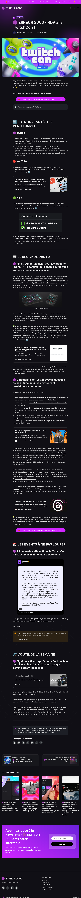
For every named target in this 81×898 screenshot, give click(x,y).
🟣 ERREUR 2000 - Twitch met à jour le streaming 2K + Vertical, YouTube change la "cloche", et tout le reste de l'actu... (70, 809)
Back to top (76, 897)
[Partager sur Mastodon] (23, 742)
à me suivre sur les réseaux (35, 730)
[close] (79, 2)
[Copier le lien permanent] (41, 742)
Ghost (23, 897)
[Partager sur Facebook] (14, 742)
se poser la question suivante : (25, 479)
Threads (16, 489)
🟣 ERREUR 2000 (12, 8)
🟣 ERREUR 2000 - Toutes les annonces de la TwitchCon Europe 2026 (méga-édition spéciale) (30, 807)
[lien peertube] (12, 888)
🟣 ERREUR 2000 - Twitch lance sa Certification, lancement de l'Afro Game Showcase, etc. (10, 807)
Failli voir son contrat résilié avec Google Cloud (29, 408)
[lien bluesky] (3, 888)
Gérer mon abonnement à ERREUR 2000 (46, 883)
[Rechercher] (71, 8)
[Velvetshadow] (14, 32)
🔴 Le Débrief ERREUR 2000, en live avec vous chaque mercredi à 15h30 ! (40, 99)
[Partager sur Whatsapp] (32, 742)
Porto (27, 897)
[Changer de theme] (74, 8)
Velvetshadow (21, 32)
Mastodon (48, 486)
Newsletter (20, 17)
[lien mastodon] (7, 888)
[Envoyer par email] (36, 742)
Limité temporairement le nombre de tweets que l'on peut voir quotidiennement (40, 397)
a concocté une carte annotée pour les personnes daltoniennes (33, 621)
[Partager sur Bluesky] (18, 742)
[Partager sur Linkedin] (27, 742)
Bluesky (54, 486)
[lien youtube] (16, 888)
